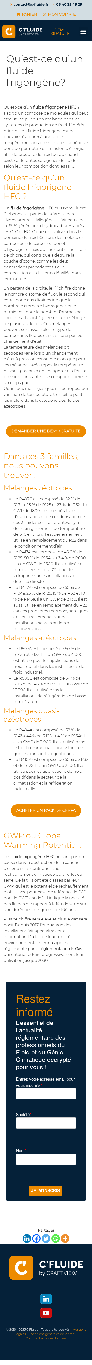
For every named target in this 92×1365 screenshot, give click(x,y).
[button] (83, 31)
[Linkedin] (27, 1238)
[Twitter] (46, 1238)
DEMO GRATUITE (60, 32)
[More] (65, 1238)
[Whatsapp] (55, 1238)
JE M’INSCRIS (45, 1190)
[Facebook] (36, 1238)
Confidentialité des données (46, 1338)
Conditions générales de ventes (51, 1334)
